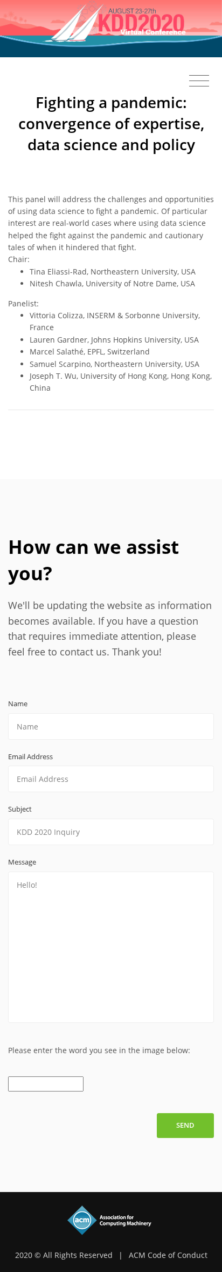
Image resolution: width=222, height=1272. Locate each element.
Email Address (30, 756)
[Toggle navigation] (199, 81)
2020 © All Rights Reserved (64, 1255)
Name (17, 703)
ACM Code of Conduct (168, 1255)
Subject (20, 809)
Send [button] (185, 1125)
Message (22, 862)
